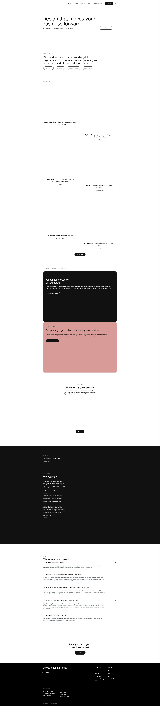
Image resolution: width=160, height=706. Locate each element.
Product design (74, 68)
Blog (109, 676)
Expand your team (53, 293)
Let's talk (106, 28)
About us (80, 431)
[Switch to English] (116, 3)
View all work (80, 254)
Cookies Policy (108, 703)
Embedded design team (99, 679)
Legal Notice (101, 703)
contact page (61, 618)
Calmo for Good (52, 340)
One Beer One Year (60, 235)
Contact (47, 672)
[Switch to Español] (115, 3)
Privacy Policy (114, 703)
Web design (48, 68)
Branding (60, 68)
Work (109, 673)
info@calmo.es (46, 688)
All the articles (46, 461)
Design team (88, 68)
